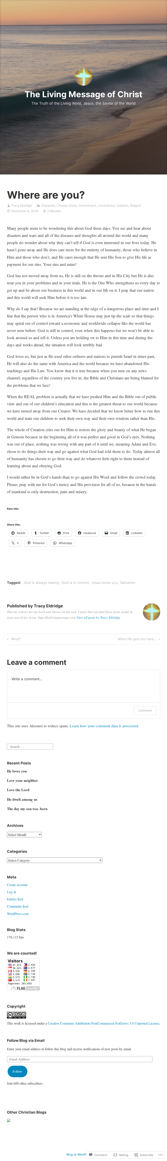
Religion (135, 205)
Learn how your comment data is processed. (104, 725)
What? (13, 640)
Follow (17, 1071)
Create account (17, 884)
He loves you (17, 771)
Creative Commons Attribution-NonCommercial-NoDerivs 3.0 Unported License (103, 1023)
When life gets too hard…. (137, 640)
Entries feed (15, 899)
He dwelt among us (22, 799)
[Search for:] (30, 746)
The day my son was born (27, 808)
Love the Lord (18, 789)
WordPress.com (17, 913)
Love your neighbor (22, 780)
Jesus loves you (104, 582)
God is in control (75, 582)
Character (48, 205)
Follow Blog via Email (26, 1040)
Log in (11, 892)
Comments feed (17, 906)
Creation (122, 205)
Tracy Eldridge (21, 205)
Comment (145, 710)
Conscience (106, 205)
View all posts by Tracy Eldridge (98, 617)
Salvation (127, 582)
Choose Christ (67, 205)
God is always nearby (41, 582)
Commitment (87, 205)
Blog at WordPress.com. (83, 1154)
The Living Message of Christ (83, 94)
